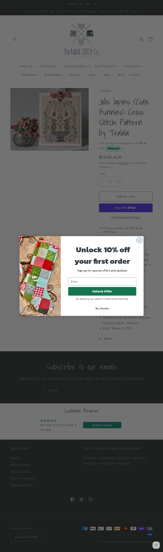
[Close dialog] (139, 240)
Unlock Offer (102, 291)
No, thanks (102, 308)
